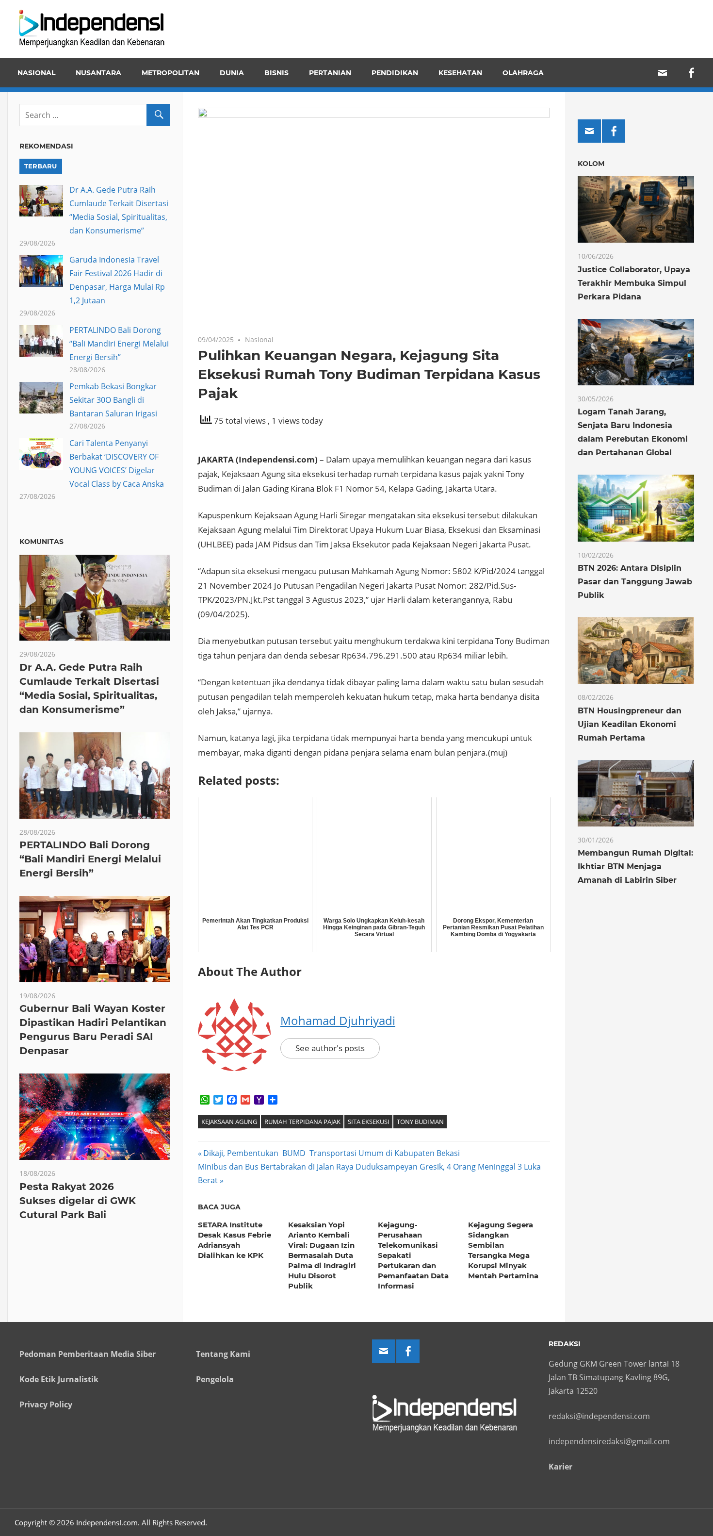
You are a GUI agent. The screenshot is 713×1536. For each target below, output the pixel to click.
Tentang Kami (223, 1354)
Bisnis (276, 72)
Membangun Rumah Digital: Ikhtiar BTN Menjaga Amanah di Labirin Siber (635, 866)
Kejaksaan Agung (229, 1121)
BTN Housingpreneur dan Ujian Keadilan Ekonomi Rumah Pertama (629, 724)
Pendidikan (395, 72)
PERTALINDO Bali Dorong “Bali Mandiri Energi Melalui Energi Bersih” (119, 344)
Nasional (36, 72)
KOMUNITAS (41, 541)
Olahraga (523, 72)
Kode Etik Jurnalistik (58, 1379)
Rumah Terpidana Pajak (302, 1121)
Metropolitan (170, 72)
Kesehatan (460, 72)
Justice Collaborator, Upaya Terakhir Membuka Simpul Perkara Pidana (634, 283)
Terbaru (40, 166)
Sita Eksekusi (368, 1121)
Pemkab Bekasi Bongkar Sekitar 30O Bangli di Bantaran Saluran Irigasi (113, 400)
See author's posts (330, 1048)
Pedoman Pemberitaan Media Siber (87, 1354)
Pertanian (330, 72)
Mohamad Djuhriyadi (337, 1020)
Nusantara (98, 72)
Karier (560, 1466)
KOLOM (591, 163)
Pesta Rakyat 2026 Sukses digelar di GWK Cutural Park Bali (77, 1201)
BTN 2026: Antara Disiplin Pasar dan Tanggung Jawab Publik (635, 581)
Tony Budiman (420, 1121)
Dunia (232, 72)
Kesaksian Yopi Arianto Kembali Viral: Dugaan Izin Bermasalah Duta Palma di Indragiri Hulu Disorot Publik (322, 1255)
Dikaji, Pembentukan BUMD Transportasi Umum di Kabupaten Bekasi (331, 1153)
